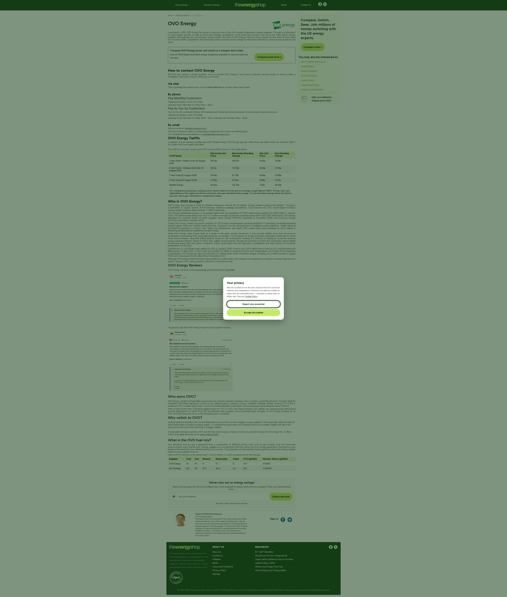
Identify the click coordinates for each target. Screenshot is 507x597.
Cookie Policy (251, 296)
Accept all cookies (253, 312)
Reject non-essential (253, 304)
